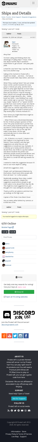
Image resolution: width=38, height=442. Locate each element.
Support (23, 436)
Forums (8, 17)
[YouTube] (22, 410)
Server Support (16, 17)
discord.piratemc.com (10, 325)
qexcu (7, 244)
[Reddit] (19, 410)
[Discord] (29, 410)
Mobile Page (7, 227)
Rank (12, 232)
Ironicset (8, 265)
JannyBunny (9, 252)
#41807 (32, 37)
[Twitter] (15, 410)
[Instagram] (25, 410)
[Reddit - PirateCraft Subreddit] (4, 335)
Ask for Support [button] (19, 398)
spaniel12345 (9, 248)
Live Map (15, 436)
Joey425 (8, 261)
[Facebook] (12, 410)
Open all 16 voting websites (16, 297)
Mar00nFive (9, 256)
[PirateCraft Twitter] (15, 335)
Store (24, 431)
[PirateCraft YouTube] (9, 335)
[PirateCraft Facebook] (26, 335)
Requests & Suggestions (29, 17)
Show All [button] (19, 292)
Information (16, 431)
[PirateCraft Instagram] (20, 335)
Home (3, 17)
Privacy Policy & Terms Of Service (19, 434)
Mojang (19, 386)
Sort (4, 232)
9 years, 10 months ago (10, 24)
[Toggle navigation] (33, 3)
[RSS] (9, 410)
